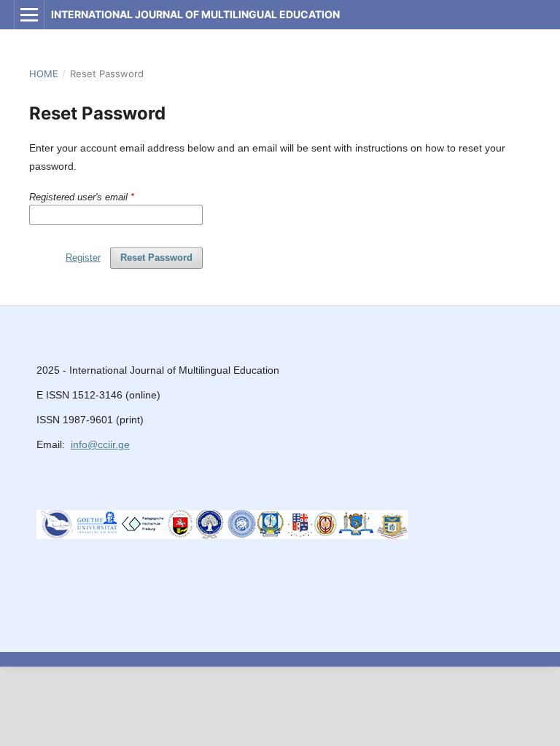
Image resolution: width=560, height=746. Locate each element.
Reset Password (156, 257)
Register (83, 257)
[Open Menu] (29, 14)
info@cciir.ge (100, 444)
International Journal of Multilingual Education (195, 14)
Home (43, 73)
